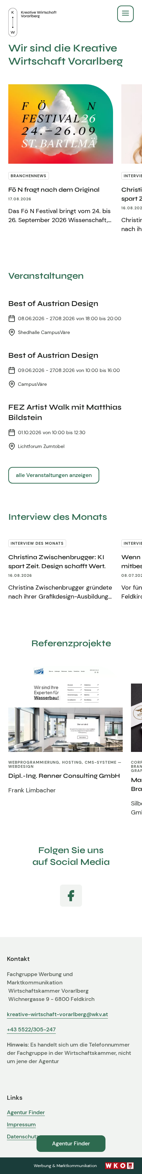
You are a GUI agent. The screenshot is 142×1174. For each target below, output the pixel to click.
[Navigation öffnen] (125, 14)
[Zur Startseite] (32, 14)
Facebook (71, 896)
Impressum (21, 1124)
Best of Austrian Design (53, 303)
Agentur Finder (26, 1112)
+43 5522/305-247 (31, 1029)
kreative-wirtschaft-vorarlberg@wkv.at (57, 1014)
